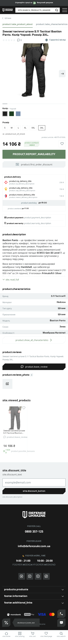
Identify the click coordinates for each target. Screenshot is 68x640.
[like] (62, 143)
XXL (33, 127)
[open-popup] (6, 623)
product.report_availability (34, 154)
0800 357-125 (34, 531)
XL (25, 127)
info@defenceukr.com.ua (34, 546)
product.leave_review (36, 366)
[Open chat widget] (61, 623)
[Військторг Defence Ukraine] (34, 514)
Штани (8, 18)
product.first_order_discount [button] (36, 164)
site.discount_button (34, 491)
